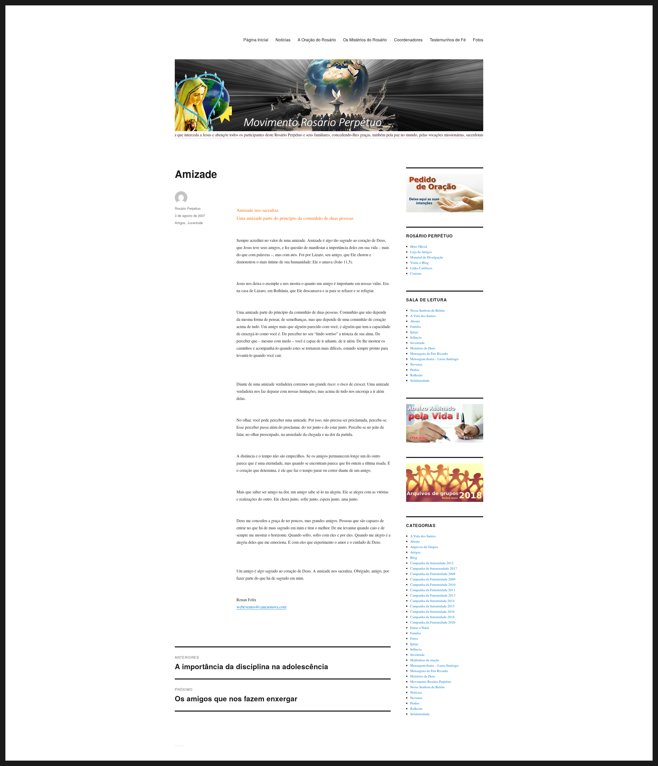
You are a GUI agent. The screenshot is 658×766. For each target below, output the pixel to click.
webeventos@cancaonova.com (261, 606)
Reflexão (416, 375)
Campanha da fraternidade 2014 (432, 600)
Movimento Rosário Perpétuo (430, 681)
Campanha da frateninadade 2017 (433, 568)
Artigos (180, 222)
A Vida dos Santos (423, 315)
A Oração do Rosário (317, 40)
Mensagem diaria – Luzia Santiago (434, 359)
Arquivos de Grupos (424, 546)
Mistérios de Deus (422, 348)
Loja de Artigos (421, 252)
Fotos (478, 40)
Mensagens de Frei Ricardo (429, 353)
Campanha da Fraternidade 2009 (432, 579)
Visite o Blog (419, 262)
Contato (416, 273)
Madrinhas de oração (424, 660)
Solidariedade (419, 380)
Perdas (414, 369)
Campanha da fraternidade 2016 (432, 611)
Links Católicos (421, 268)
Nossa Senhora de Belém (427, 310)
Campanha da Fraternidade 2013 (432, 595)
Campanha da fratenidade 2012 (432, 563)
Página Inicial (255, 40)
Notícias (283, 40)
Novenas (416, 364)
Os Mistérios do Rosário (365, 40)
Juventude (195, 222)
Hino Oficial (418, 246)
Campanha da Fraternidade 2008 (432, 573)
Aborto (415, 321)
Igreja (414, 332)
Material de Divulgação (426, 257)
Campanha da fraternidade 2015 (432, 606)
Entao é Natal (419, 627)
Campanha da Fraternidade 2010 (432, 584)
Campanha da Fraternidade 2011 (432, 590)
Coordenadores (408, 40)
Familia (415, 326)
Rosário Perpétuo (187, 208)
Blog (413, 557)
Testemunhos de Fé (448, 40)
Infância (416, 337)
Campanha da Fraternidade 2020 (432, 622)
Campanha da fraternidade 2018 (432, 617)
